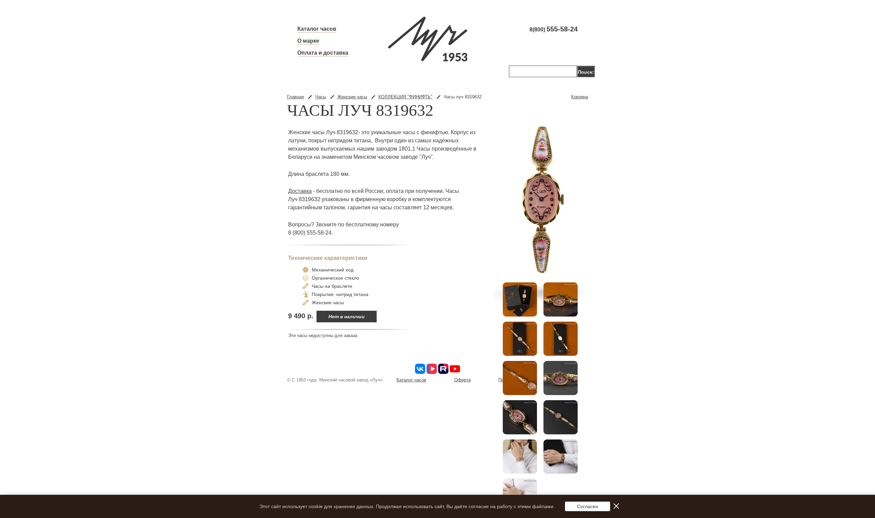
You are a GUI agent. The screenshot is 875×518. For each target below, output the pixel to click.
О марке (308, 41)
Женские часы (352, 96)
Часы (320, 96)
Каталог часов (316, 29)
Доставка (300, 191)
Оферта (462, 379)
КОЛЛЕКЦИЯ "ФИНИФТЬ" (405, 96)
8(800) (553, 29)
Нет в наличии (346, 316)
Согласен (587, 506)
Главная (295, 96)
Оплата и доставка (322, 53)
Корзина (579, 96)
